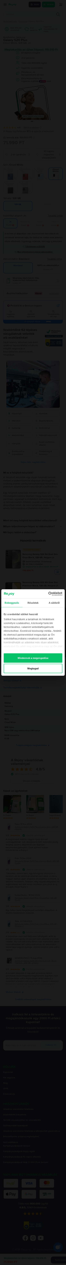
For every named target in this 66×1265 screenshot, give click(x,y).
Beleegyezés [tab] (12, 602)
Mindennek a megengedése (33, 657)
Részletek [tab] (33, 602)
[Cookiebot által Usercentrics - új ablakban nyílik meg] (48, 594)
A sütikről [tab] (54, 602)
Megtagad (33, 668)
